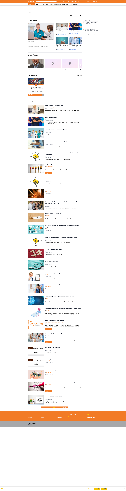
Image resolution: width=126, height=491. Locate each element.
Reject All (97, 488)
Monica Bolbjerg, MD (49, 228)
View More (79, 75)
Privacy (42, 417)
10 (61, 407)
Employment (48, 4)
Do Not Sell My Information (59, 416)
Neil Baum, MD (48, 130)
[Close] (124, 489)
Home (83, 423)
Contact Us (43, 414)
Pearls (76, 1)
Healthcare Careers (42, 4)
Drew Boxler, (48, 322)
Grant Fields (48, 310)
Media (68, 1)
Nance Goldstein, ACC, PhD (50, 107)
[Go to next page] (67, 407)
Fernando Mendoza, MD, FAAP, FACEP (57, 322)
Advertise (29, 416)
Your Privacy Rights (90, 488)
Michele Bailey (48, 384)
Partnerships (56, 4)
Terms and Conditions (58, 414)
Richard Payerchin (49, 142)
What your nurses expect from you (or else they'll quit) (40, 43)
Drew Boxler (48, 348)
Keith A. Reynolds (49, 215)
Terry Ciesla (48, 298)
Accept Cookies (104, 488)
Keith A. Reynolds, (49, 179)
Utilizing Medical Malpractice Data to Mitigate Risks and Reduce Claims (68, 4)
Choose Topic (31, 4)
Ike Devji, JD (48, 335)
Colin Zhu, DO (48, 372)
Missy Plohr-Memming (50, 166)
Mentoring (51, 4)
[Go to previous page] (42, 407)
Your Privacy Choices (58, 417)
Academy (72, 1)
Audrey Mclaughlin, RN (55, 397)
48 (65, 407)
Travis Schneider (49, 286)
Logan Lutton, (48, 239)
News (92, 423)
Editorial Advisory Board (45, 416)
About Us (29, 414)
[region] (63, 489)
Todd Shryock (48, 119)
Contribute (30, 417)
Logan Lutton (55, 179)
